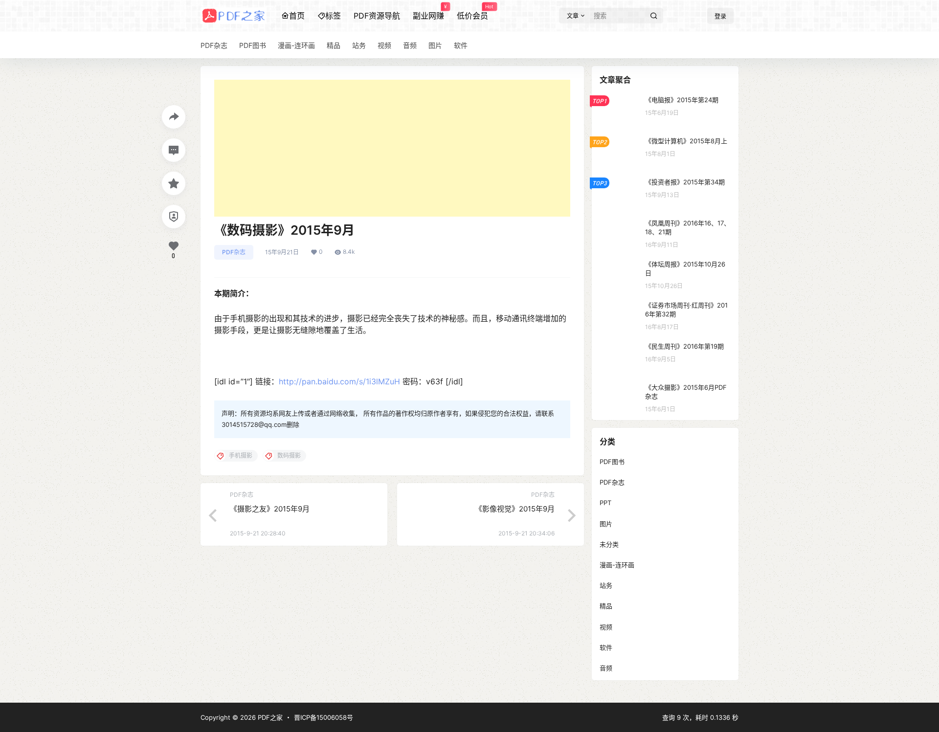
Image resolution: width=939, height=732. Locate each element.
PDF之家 (269, 717)
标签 (333, 16)
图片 (606, 524)
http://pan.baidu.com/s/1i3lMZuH (339, 381)
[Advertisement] (392, 148)
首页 (297, 16)
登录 (720, 16)
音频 (606, 668)
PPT (605, 503)
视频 (606, 627)
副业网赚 (428, 12)
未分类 (609, 544)
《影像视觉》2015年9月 (515, 508)
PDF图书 (612, 462)
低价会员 (472, 12)
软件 (606, 647)
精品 (606, 606)
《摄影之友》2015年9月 (270, 508)
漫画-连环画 (617, 565)
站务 (606, 585)
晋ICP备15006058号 (323, 717)
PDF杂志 (234, 252)
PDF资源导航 (377, 16)
